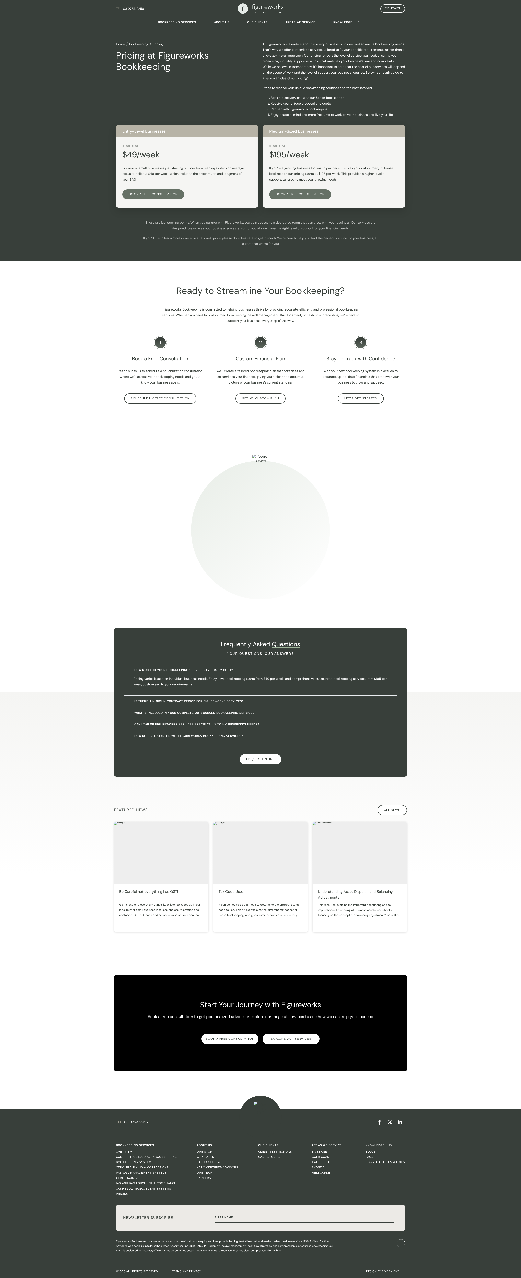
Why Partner (207, 1156)
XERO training (128, 1178)
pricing (122, 1193)
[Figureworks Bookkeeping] (260, 8)
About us (221, 22)
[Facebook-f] (379, 1122)
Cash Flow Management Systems (143, 1188)
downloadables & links (385, 1162)
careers (204, 1178)
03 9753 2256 (133, 9)
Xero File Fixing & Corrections (142, 1167)
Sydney (318, 1167)
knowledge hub (346, 22)
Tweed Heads (323, 1162)
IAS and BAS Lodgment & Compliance (146, 1183)
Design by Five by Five (383, 1271)
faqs (369, 1156)
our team (204, 1172)
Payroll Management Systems (141, 1172)
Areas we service (300, 22)
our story (205, 1151)
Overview (124, 1151)
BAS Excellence (210, 1162)
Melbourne (321, 1172)
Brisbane (319, 1151)
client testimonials (275, 1151)
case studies (269, 1156)
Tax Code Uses (231, 891)
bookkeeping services (177, 22)
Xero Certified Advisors (217, 1167)
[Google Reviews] (379, 1243)
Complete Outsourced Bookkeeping (146, 1156)
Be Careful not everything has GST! (148, 891)
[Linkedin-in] (400, 1122)
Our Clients (257, 22)
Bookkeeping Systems (134, 1162)
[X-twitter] (390, 1122)
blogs (371, 1151)
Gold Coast (321, 1156)
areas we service (327, 1145)
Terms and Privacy (186, 1271)
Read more (133, 918)
